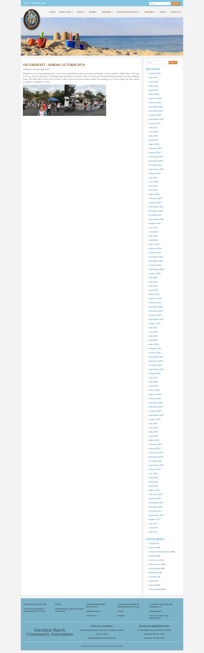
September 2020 (156, 369)
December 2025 (156, 106)
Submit (176, 3)
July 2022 (153, 277)
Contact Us (175, 11)
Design (92, 11)
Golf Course (154, 560)
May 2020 (153, 382)
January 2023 (155, 252)
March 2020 (154, 390)
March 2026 (154, 94)
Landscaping (154, 568)
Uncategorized (155, 589)
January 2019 (155, 448)
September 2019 (156, 415)
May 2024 (153, 186)
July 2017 (153, 523)
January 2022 (155, 302)
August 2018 (155, 469)
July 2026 (153, 77)
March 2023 (154, 244)
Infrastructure (155, 564)
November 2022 (156, 261)
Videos (162, 11)
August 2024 (155, 173)
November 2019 (156, 407)
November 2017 (156, 507)
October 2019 (155, 411)
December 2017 (156, 502)
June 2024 (153, 181)
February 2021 (155, 348)
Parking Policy (93, 611)
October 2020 (155, 365)
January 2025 (155, 152)
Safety (152, 585)
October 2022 (155, 265)
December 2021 (156, 307)
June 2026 (153, 81)
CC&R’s (121, 611)
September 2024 (156, 169)
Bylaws (121, 616)
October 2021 (155, 315)
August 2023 (155, 223)
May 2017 (153, 532)
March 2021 (154, 344)
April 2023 (153, 240)
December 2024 (156, 156)
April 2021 (153, 340)
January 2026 (155, 102)
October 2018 (155, 461)
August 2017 (155, 519)
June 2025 (153, 131)
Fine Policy (91, 616)
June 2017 (153, 527)
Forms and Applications (35, 604)
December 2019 (156, 402)
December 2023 (156, 206)
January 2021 (155, 352)
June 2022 (153, 282)
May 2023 (153, 236)
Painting (152, 576)
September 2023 (156, 219)
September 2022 (156, 269)
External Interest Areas (159, 551)
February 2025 (155, 148)
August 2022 (155, 273)
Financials (153, 556)
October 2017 (155, 511)
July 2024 (153, 177)
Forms (80, 11)
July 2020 (153, 377)
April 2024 (153, 190)
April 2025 (153, 140)
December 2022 (156, 257)
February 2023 (155, 248)
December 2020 (156, 357)
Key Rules (106, 11)
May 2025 (153, 136)
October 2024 (155, 165)
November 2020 (156, 361)
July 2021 (153, 327)
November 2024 (156, 161)
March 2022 (154, 294)
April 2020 (153, 386)
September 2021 (156, 319)
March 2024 (154, 194)
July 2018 (153, 473)
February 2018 (155, 494)
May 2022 (153, 286)
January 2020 (155, 398)
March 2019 (154, 440)
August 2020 (155, 373)
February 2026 (155, 98)
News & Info (65, 11)
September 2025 (156, 119)
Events (152, 547)
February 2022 (155, 298)
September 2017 (156, 515)
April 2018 (153, 486)
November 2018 (156, 457)
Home (52, 11)
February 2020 (155, 394)
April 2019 (153, 436)
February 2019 (155, 444)
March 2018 (154, 490)
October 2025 (155, 115)
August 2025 (155, 123)
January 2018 (155, 498)
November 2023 (156, 211)
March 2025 (154, 144)
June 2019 (153, 427)
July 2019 (153, 423)
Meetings (149, 11)
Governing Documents (128, 11)
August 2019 (155, 419)
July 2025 (153, 127)
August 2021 (155, 323)
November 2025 (156, 111)
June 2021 (153, 332)
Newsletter (154, 572)
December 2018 (156, 452)
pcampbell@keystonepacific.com (102, 638)
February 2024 (155, 198)
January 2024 (155, 202)
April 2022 (153, 290)
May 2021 (153, 336)
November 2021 (156, 311)
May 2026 (153, 86)
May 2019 (153, 432)
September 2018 (156, 465)
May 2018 (153, 482)
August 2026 (155, 73)
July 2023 (153, 227)
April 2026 (153, 90)
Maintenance (155, 611)
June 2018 (153, 477)
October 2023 (155, 215)
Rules (151, 581)
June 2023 (153, 231)
